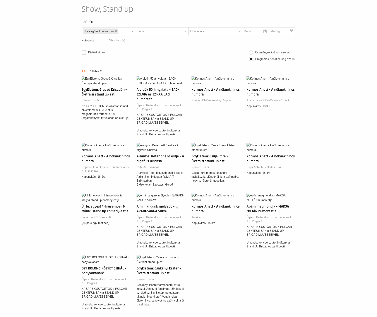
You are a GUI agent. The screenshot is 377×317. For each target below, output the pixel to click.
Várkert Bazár (90, 100)
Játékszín (198, 217)
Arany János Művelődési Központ (268, 100)
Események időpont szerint (272, 52)
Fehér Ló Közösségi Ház (97, 217)
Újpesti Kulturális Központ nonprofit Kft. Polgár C (159, 107)
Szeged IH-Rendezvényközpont (211, 100)
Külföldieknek (96, 52)
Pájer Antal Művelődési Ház (264, 167)
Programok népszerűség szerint (275, 59)
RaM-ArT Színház (148, 167)
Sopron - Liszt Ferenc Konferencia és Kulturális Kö (105, 169)
